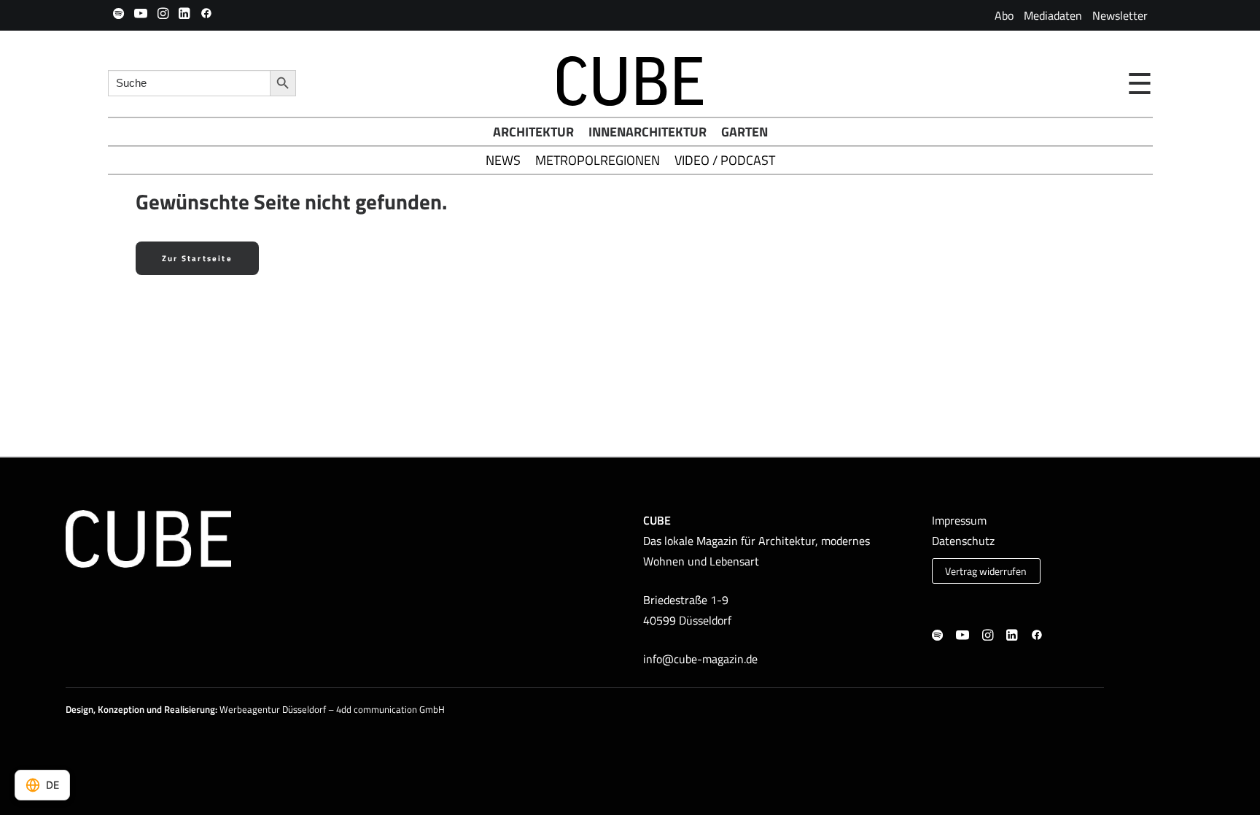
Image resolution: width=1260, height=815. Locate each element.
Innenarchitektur (647, 132)
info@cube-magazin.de (700, 659)
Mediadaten (1053, 15)
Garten (744, 132)
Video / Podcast (724, 160)
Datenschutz (963, 540)
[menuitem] (1004, 15)
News (503, 160)
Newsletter (1120, 15)
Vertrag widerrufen (986, 571)
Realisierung (189, 709)
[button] (118, 13)
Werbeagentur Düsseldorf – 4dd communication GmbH (332, 709)
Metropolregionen (597, 160)
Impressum (959, 520)
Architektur (533, 132)
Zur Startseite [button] (197, 258)
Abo (1004, 15)
